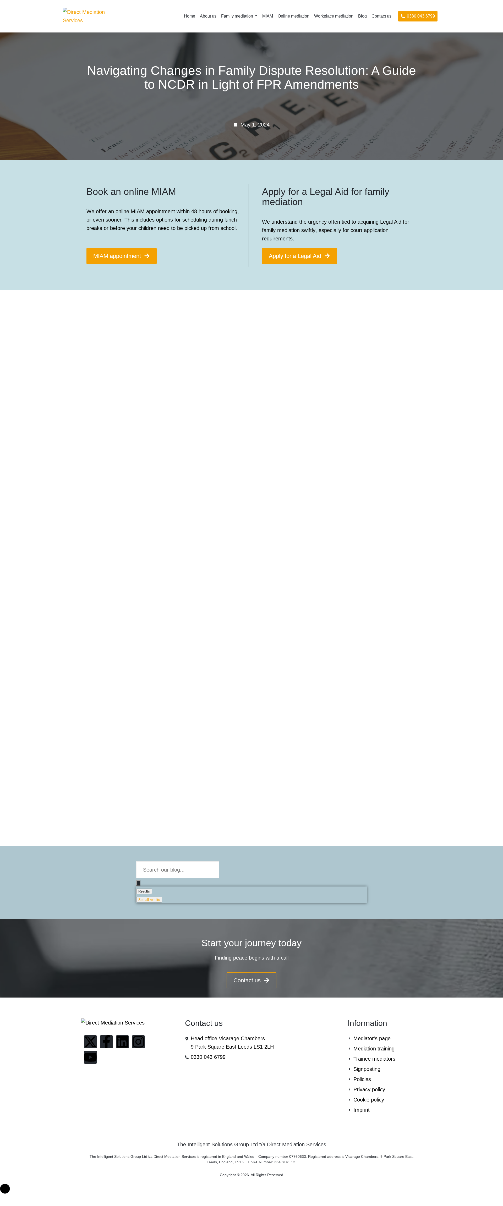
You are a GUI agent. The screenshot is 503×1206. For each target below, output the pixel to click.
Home (189, 16)
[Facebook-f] (106, 1041)
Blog (362, 16)
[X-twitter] (90, 1041)
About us (208, 16)
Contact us (381, 16)
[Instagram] (138, 1041)
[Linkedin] (122, 1041)
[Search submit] (138, 883)
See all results (149, 900)
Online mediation (293, 16)
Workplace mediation (333, 16)
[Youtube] (90, 1057)
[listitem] (251, 958)
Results (144, 891)
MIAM (267, 16)
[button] (418, 16)
